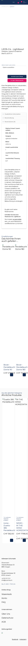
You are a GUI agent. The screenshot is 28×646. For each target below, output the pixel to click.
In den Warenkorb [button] (11, 374)
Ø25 (6, 133)
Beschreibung (9, 118)
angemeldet (17, 219)
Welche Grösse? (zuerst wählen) (8, 65)
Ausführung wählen (11, 540)
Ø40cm (11, 133)
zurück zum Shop (17, 76)
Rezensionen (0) (10, 121)
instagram (22, 639)
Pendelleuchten (5, 6)
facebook (15, 639)
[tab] (14, 114)
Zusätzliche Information (12, 114)
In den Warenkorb (17, 80)
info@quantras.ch (7, 580)
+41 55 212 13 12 (6, 578)
